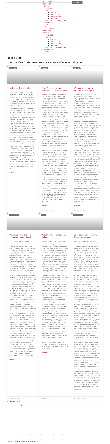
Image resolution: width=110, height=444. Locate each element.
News (66, 434)
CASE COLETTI (55, 14)
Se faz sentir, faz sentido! (20, 88)
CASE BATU (54, 12)
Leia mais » (12, 172)
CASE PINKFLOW (55, 16)
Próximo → (17, 401)
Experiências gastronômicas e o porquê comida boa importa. (55, 89)
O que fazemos (13, 434)
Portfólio (35, 434)
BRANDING (50, 10)
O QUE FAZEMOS (48, 2)
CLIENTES (46, 25)
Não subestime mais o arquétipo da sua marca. (84, 89)
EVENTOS (49, 8)
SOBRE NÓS (47, 4)
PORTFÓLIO (47, 6)
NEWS (45, 27)
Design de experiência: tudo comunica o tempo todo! (21, 236)
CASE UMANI (54, 18)
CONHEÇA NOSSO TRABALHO (56, 20)
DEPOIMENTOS (48, 22)
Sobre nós (25, 434)
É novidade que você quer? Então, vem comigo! (85, 236)
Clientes (58, 434)
